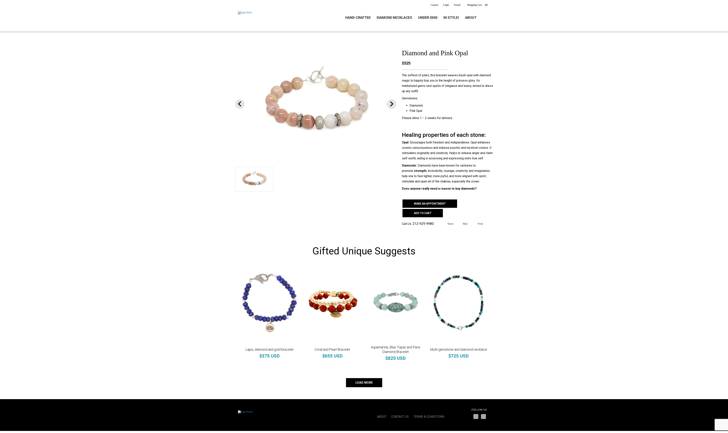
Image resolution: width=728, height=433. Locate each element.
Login (446, 5)
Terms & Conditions (428, 416)
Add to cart (422, 213)
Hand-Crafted (358, 17)
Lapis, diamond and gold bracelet (269, 349)
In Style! (451, 17)
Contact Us (400, 416)
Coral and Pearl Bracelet (332, 349)
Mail (465, 223)
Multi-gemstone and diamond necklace (458, 349)
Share (450, 223)
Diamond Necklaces (394, 17)
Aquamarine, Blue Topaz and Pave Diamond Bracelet (395, 349)
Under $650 (427, 17)
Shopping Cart (477, 5)
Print (480, 223)
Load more (364, 382)
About (470, 17)
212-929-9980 (423, 224)
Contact (434, 5)
